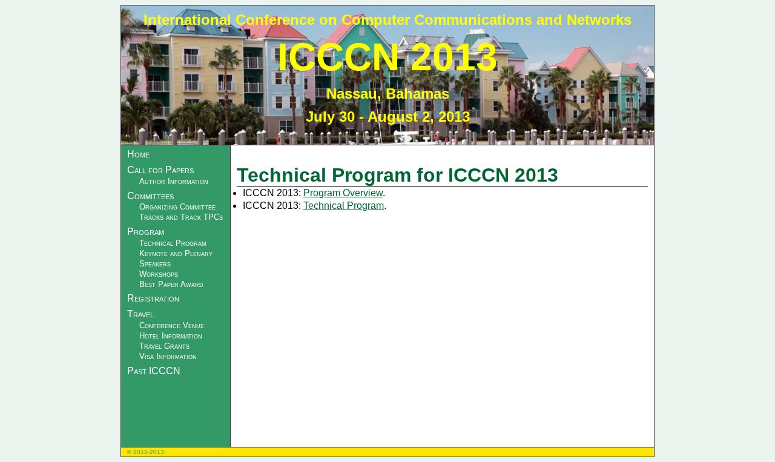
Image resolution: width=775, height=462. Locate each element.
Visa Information (168, 356)
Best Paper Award (171, 284)
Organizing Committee (177, 206)
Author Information (173, 181)
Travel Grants (164, 346)
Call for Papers (160, 170)
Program (145, 231)
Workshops (158, 274)
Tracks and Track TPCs (181, 217)
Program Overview (343, 193)
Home (138, 154)
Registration (153, 298)
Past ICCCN (153, 371)
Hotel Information (170, 335)
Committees (150, 196)
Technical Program (172, 243)
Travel (140, 314)
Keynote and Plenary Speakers (176, 258)
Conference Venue (171, 325)
